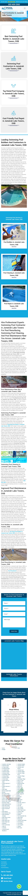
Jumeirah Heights (21, 764)
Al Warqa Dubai (5, 776)
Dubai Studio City (5, 822)
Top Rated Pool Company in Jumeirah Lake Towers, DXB (13, 93)
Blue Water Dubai (5, 793)
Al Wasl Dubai (5, 779)
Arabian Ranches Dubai (5, 781)
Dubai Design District (6, 804)
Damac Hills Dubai (6, 799)
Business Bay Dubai (6, 795)
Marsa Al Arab (20, 780)
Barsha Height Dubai (6, 791)
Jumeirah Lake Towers (20, 768)
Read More (14, 246)
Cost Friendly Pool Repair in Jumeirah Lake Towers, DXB (13, 121)
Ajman (3, 748)
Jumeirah (4, 827)
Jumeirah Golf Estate (21, 820)
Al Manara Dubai (5, 773)
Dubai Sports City (5, 820)
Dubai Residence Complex (5, 815)
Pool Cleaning (4, 864)
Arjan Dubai (4, 789)
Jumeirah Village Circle (20, 773)
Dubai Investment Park (6, 809)
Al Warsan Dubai (5, 777)
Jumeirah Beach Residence (5, 830)
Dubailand (4, 823)
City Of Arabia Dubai (6, 796)
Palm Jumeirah (20, 793)
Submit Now (14, 631)
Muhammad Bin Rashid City (20, 784)
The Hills (19, 801)
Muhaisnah (19, 819)
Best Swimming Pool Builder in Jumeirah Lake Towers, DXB (13, 39)
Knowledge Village (21, 779)
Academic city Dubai (6, 764)
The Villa (19, 805)
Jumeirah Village (20, 771)
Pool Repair (3, 865)
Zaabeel (19, 826)
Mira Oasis (19, 827)
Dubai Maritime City (6, 813)
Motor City (19, 786)
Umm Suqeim (20, 825)
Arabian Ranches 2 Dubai (6, 784)
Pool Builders (4, 862)
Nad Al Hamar (20, 789)
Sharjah (3, 749)
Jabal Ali (4, 826)
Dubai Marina (5, 811)
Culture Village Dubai (6, 798)
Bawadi (3, 792)
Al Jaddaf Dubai (5, 770)
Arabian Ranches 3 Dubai (6, 787)
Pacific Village (20, 792)
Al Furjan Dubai (5, 767)
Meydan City (20, 782)
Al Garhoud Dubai (5, 768)
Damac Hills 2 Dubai (6, 801)
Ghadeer (19, 814)
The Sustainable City (21, 816)
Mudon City (19, 788)
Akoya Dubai (20, 817)
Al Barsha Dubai (5, 765)
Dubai (18, 748)
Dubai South (4, 819)
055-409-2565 (14, 4)
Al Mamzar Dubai (5, 771)
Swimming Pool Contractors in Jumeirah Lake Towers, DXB (13, 66)
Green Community (6, 825)
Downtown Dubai (5, 802)
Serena (18, 798)
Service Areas (8, 881)
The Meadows (20, 822)
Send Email (7, 878)
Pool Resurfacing (4, 867)
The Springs (19, 823)
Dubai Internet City (6, 807)
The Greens (19, 799)
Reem (18, 795)
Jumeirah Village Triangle (20, 776)
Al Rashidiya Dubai (6, 774)
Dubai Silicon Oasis (6, 817)
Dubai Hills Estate (6, 805)
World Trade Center (21, 810)
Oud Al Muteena (20, 791)
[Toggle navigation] (25, 8)
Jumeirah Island (20, 765)
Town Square (20, 807)
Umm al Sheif (20, 808)
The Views (19, 804)
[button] (9, 705)
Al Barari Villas (20, 811)
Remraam (19, 796)
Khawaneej (19, 813)
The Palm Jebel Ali (21, 802)
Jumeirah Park (20, 770)
